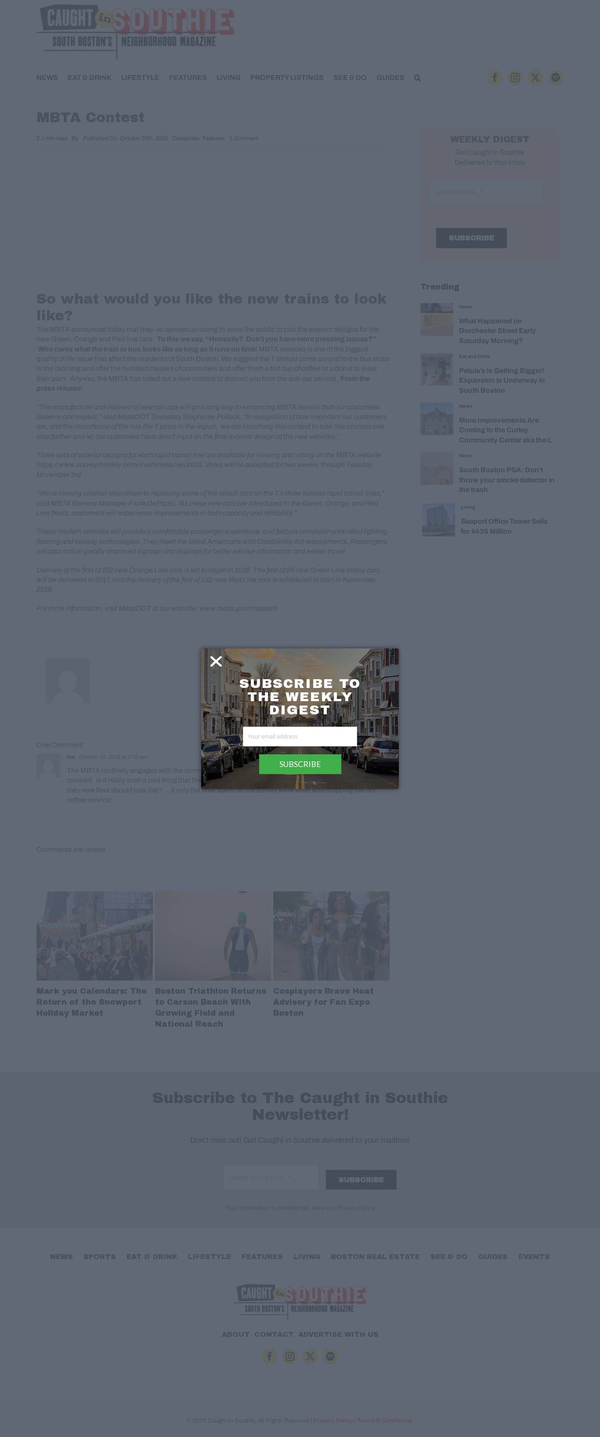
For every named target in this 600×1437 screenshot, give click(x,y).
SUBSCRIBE (300, 764)
